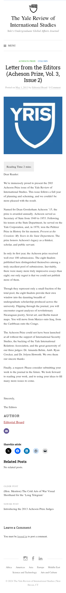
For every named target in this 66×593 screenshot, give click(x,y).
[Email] (6, 431)
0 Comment (55, 87)
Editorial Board (14, 422)
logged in (22, 536)
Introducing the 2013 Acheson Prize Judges (29, 509)
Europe (40, 567)
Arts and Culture (49, 572)
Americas (20, 567)
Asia (31, 567)
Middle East (54, 567)
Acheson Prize (27, 61)
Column (43, 61)
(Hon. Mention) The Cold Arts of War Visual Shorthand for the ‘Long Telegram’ (29, 493)
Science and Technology (24, 572)
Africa (9, 567)
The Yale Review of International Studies (33, 21)
